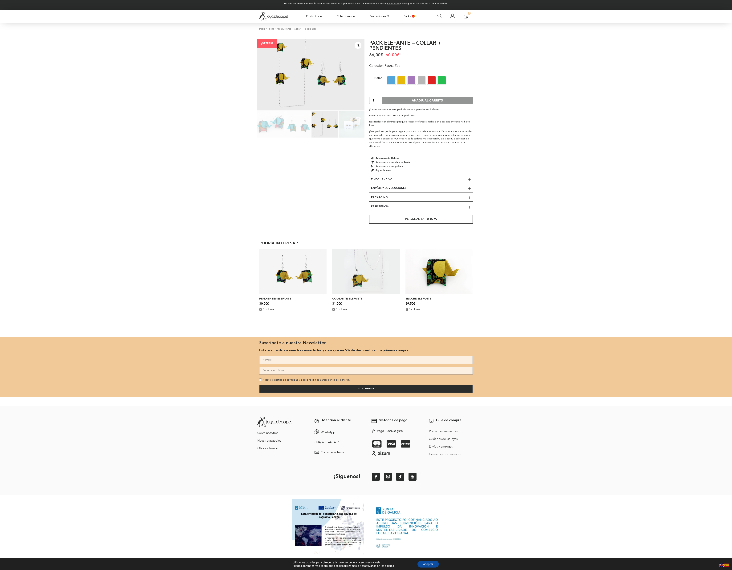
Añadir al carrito (427, 100)
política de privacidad (286, 380)
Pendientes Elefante (275, 298)
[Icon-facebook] (376, 477)
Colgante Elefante (347, 298)
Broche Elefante (418, 298)
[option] (391, 80)
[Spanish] (726, 565)
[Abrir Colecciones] (354, 16)
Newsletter (393, 3)
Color (378, 78)
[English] (721, 565)
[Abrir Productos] (321, 16)
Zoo (398, 66)
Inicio (262, 29)
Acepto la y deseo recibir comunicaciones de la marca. (306, 380)
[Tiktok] (400, 477)
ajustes (389, 565)
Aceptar (428, 564)
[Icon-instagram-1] (388, 477)
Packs (271, 29)
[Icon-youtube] (413, 477)
